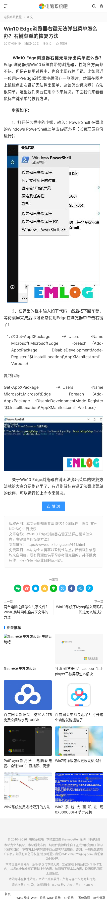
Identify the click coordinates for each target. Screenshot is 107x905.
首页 (8, 894)
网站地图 (94, 839)
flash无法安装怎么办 (20, 668)
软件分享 (99, 898)
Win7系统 (22, 898)
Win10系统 (38, 898)
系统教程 (84, 898)
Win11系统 (54, 898)
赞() (61, 43)
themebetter (70, 839)
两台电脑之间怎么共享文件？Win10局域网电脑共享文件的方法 (26, 612)
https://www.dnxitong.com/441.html (55, 544)
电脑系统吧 (53, 6)
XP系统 (69, 898)
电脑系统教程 (13, 17)
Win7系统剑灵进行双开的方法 (27, 807)
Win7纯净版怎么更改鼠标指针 (78, 760)
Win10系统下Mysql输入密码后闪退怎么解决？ (79, 609)
